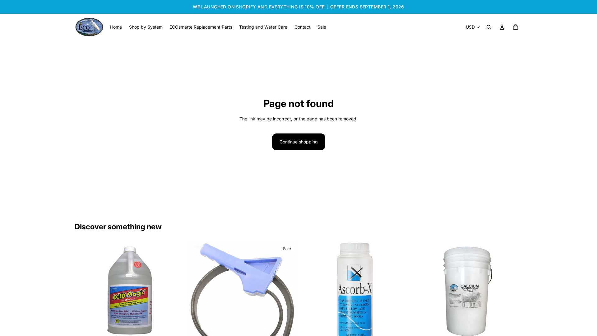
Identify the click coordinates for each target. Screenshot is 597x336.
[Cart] (515, 27)
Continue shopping (299, 141)
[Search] (489, 27)
